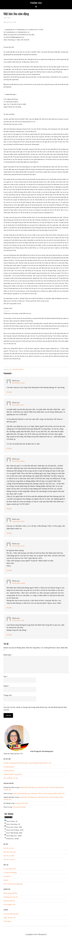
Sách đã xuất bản (9, 901)
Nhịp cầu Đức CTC (10, 917)
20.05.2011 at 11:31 (18, 620)
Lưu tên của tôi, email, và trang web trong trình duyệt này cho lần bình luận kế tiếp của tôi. (35, 708)
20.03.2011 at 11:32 (18, 521)
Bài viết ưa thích (18, 369)
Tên (6, 676)
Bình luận (8, 655)
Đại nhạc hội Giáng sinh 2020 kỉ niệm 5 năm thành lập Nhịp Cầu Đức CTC (27, 763)
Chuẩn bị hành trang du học (13, 774)
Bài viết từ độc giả (9, 852)
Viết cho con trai (9, 859)
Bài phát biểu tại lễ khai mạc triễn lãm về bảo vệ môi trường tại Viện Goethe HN (38, 793)
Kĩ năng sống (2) (9, 767)
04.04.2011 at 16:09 (18, 583)
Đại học (6, 880)
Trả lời (9, 392)
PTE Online (7, 921)
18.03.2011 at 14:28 (18, 383)
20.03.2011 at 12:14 (18, 546)
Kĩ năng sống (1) (9, 770)
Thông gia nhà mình (21, 803)
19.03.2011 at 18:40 (18, 461)
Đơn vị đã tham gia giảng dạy (13, 884)
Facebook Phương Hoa (11, 914)
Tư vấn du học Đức (10, 869)
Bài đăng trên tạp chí (11, 897)
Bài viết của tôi (8, 848)
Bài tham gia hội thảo (10, 893)
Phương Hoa (36, 2)
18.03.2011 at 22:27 (18, 405)
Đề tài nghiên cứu (9, 904)
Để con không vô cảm (11, 778)
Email (6, 686)
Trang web (8, 695)
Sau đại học (7, 876)
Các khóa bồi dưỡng (10, 872)
